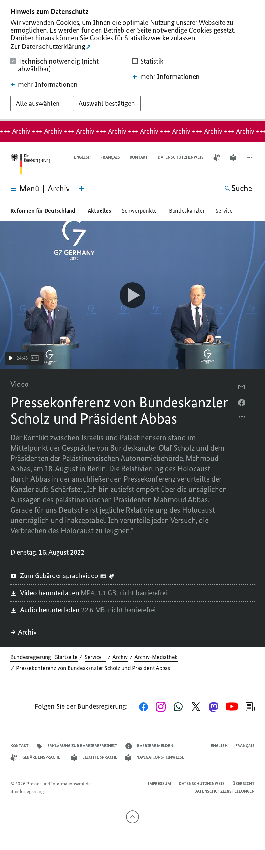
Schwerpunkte (140, 210)
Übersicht (243, 783)
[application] (132, 295)
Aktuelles (99, 210)
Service (226, 210)
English (82, 157)
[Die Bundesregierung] (30, 164)
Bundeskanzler (187, 210)
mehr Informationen (48, 84)
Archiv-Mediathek (156, 657)
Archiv (27, 632)
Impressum (159, 783)
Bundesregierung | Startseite (44, 657)
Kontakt (139, 157)
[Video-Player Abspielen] (132, 295)
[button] (250, 158)
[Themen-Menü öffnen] (81, 188)
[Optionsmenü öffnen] (242, 418)
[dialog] (132, 60)
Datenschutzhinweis (181, 157)
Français (110, 157)
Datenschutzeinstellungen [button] (224, 791)
